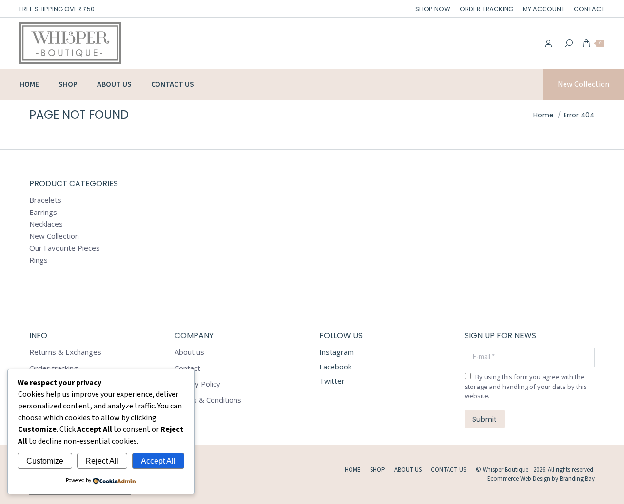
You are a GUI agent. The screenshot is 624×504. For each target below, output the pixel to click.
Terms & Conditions (208, 400)
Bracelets (45, 200)
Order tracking (53, 368)
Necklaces (46, 224)
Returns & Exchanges (65, 352)
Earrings (43, 212)
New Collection (54, 236)
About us (189, 352)
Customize (44, 461)
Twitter (332, 381)
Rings (38, 260)
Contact (187, 368)
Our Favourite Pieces (64, 247)
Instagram (336, 352)
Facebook (335, 366)
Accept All (158, 461)
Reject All (101, 461)
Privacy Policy (197, 383)
